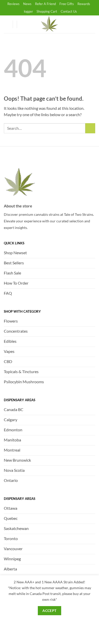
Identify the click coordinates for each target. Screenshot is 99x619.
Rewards (83, 4)
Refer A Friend (45, 4)
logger (28, 11)
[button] (23, 24)
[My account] (6, 24)
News (27, 4)
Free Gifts (66, 4)
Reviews (13, 4)
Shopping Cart (47, 11)
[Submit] (90, 128)
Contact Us (69, 11)
